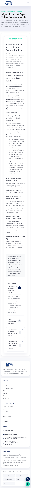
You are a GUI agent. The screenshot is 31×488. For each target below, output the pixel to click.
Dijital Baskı (6, 421)
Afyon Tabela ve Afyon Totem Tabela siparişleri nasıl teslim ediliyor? (12, 288)
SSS (4, 390)
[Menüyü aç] (28, 3)
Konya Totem (6, 398)
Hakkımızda (6, 383)
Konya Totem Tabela (8, 406)
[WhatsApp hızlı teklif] (28, 484)
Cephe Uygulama (7, 414)
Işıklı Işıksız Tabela (7, 409)
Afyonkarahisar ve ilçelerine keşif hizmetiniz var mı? (12, 332)
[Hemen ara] (28, 479)
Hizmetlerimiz (6, 385)
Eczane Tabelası (7, 416)
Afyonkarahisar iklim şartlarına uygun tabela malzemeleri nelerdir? (12, 345)
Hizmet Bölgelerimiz (8, 388)
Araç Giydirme (6, 419)
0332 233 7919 (9, 430)
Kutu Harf (5, 411)
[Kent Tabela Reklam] (8, 3)
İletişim (5, 393)
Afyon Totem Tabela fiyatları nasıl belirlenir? (12, 320)
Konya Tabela (6, 395)
